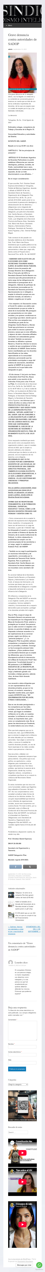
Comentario (12, 1019)
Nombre (11, 1044)
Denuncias (27, 874)
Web (9, 1060)
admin (10, 49)
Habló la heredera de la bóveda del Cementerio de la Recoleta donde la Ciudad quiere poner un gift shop (25, 905)
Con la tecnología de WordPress (19, 1259)
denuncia (29, 877)
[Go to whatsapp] (39, 1265)
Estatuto (18, 879)
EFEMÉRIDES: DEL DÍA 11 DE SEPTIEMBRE (33, 929)
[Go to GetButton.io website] (39, 1269)
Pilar (23, 879)
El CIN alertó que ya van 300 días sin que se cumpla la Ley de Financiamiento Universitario (25, 916)
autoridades (26, 876)
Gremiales (11, 876)
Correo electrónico (15, 1052)
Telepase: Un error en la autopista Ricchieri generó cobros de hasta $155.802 (24, 895)
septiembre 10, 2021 (20, 49)
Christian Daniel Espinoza (16, 877)
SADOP (27, 879)
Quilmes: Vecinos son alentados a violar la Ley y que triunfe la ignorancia (15, 930)
